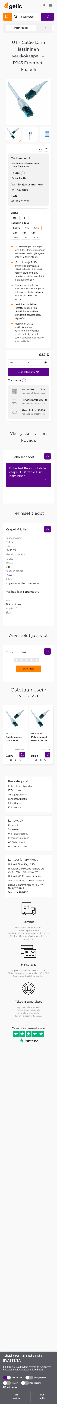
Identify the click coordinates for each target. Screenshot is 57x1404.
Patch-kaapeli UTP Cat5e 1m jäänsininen (40, 739)
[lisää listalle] (46, 149)
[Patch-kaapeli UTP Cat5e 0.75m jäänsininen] (15, 718)
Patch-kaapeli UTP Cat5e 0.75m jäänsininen (15, 739)
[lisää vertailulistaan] (40, 149)
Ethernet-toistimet (18, 838)
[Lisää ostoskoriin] (23, 758)
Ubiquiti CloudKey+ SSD (21, 865)
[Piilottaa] (47, 456)
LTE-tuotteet (15, 791)
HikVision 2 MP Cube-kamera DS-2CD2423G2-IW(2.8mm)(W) (26, 871)
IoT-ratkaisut (15, 803)
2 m (15, 232)
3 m (24, 232)
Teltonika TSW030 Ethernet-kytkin (27, 881)
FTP (24, 218)
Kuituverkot (14, 808)
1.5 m (36, 228)
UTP (15, 218)
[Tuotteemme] (7, 17)
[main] (14, 6)
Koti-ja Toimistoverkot (20, 786)
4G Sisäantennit (17, 842)
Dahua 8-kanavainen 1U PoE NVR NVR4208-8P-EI (26, 887)
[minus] (11, 362)
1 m (27, 228)
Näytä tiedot (10, 1387)
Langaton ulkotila (18, 799)
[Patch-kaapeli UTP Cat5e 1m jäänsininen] (40, 718)
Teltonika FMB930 (18, 893)
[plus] (45, 362)
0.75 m (16, 228)
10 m (15, 237)
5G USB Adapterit (18, 847)
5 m (33, 232)
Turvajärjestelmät (18, 795)
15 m (25, 237)
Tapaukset (13, 830)
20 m (36, 237)
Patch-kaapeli (21, 28)
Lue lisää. (37, 1369)
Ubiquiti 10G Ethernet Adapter (24, 877)
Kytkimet (13, 825)
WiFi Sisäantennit (18, 834)
